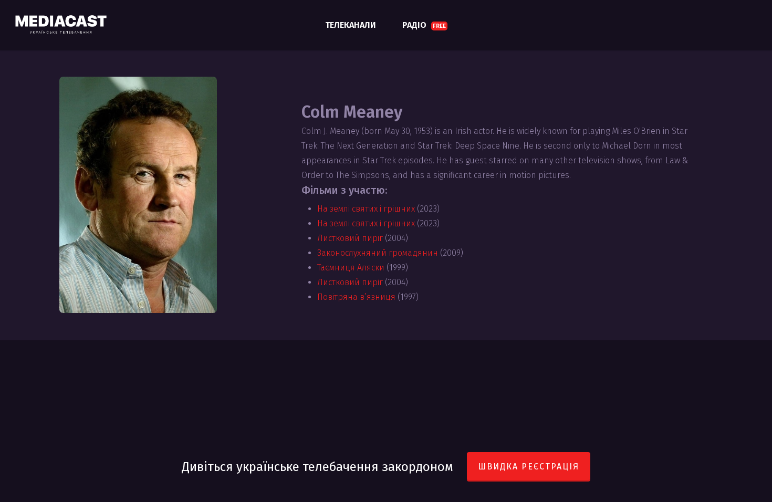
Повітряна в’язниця (356, 297)
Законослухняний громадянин (377, 253)
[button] (752, 5)
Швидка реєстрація (528, 467)
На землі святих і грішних (366, 209)
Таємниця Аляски (350, 268)
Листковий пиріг (350, 238)
